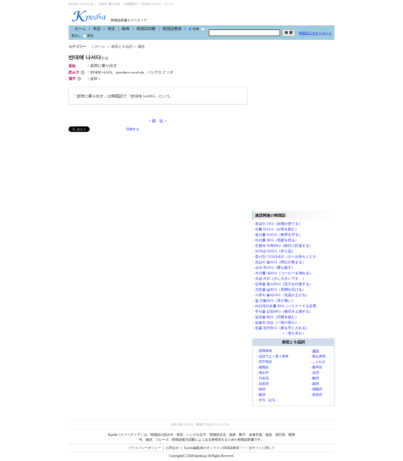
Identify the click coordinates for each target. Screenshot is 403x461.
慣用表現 (265, 351)
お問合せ (172, 448)
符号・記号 (267, 400)
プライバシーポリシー (144, 448)
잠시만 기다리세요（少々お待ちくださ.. (286, 256)
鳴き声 (264, 373)
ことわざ (318, 362)
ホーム (80, 29)
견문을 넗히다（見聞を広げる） (280, 289)
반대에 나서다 (88, 57)
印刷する (132, 129)
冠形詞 (264, 384)
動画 (126, 29)
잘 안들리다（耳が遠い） (275, 300)
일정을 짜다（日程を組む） (277, 317)
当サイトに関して (262, 448)
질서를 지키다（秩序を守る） (278, 235)
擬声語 (317, 367)
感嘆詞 (317, 389)
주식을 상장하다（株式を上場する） (284, 311)
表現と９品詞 (121, 46)
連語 (141, 46)
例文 (111, 29)
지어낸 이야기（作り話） (275, 251)
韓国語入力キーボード (315, 33)
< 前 (152, 121)
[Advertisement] (110, 170)
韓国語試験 (146, 29)
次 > (163, 121)
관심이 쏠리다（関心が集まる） (280, 262)
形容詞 (317, 395)
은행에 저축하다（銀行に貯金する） (284, 246)
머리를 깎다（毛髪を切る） (277, 240)
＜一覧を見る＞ (293, 333)
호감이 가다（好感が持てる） (278, 224)
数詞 (315, 378)
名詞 (315, 373)
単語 (97, 29)
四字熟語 (265, 362)
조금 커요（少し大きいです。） (280, 278)
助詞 (262, 389)
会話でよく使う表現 (273, 356)
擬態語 (264, 367)
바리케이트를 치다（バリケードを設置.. (286, 306)
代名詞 (264, 378)
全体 (195, 29)
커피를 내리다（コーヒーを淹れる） (284, 273)
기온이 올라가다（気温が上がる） (282, 295)
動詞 (262, 395)
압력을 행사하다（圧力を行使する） (284, 284)
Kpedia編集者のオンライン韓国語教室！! (214, 448)
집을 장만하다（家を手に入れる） (282, 328)
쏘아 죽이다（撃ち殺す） (275, 267)
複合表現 (318, 356)
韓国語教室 (172, 29)
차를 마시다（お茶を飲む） (277, 229)
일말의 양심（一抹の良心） (277, 322)
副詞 (315, 384)
